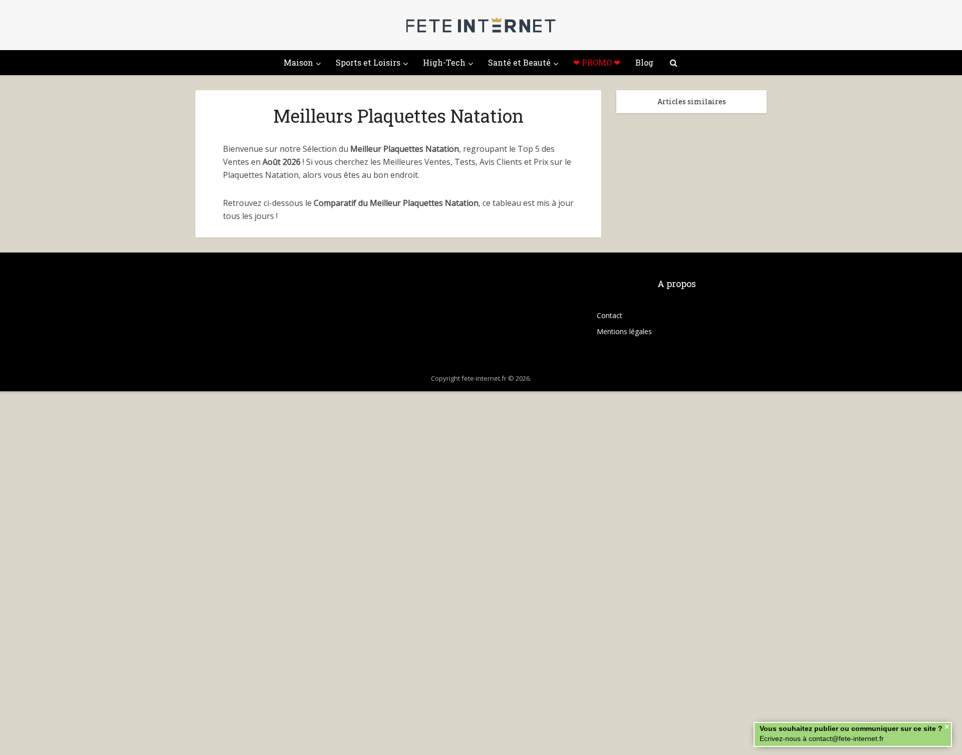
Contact (609, 315)
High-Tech (444, 62)
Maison (298, 62)
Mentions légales (624, 331)
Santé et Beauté (519, 62)
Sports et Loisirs (368, 62)
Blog (644, 62)
